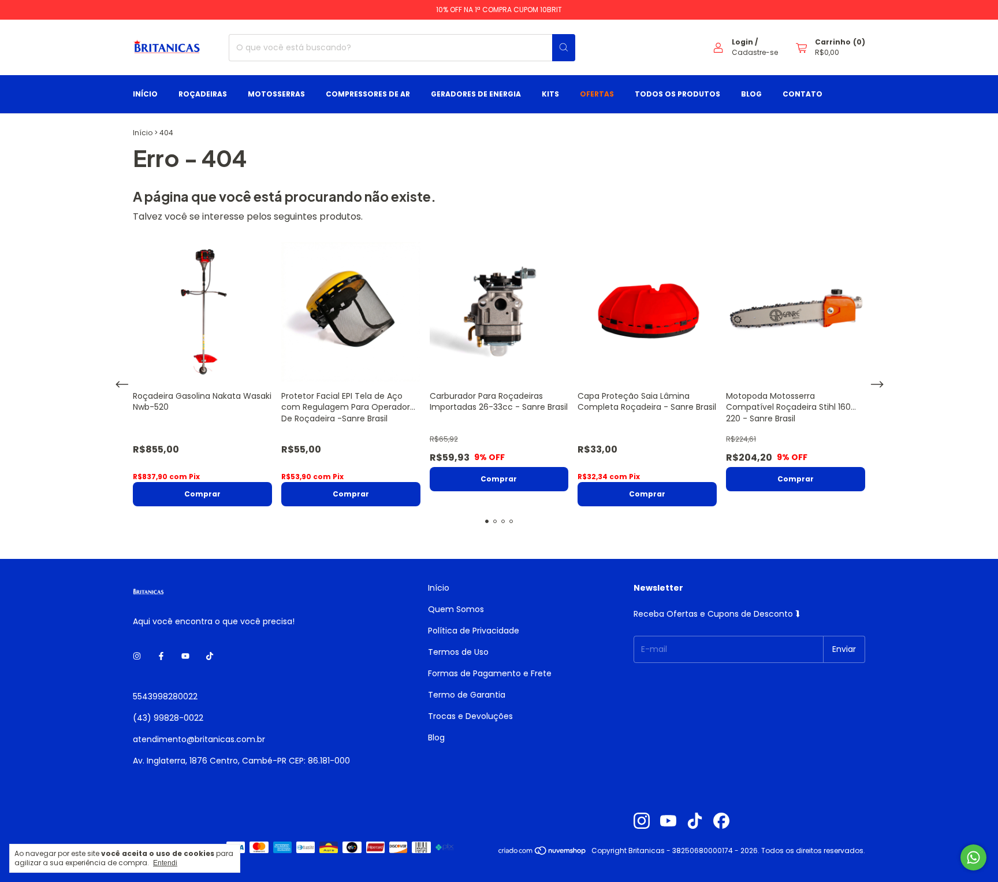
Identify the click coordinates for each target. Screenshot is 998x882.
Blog (751, 94)
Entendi (165, 863)
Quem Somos (456, 609)
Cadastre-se (755, 52)
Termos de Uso (458, 652)
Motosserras (276, 94)
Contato (802, 94)
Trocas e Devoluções (470, 716)
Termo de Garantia (466, 695)
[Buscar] (563, 47)
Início (145, 94)
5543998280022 (165, 696)
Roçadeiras (202, 94)
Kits (550, 94)
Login (742, 42)
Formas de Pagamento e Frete (490, 673)
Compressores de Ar (368, 94)
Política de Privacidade (473, 630)
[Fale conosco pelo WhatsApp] (973, 857)
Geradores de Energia (476, 94)
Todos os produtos (677, 94)
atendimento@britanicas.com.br (199, 739)
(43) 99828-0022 (168, 718)
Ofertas (597, 94)
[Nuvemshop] (542, 853)
